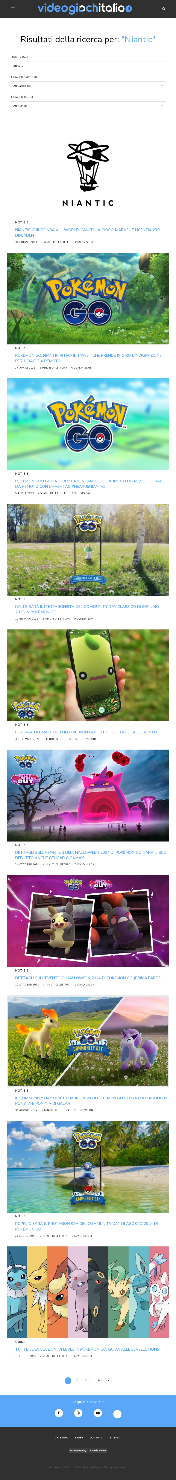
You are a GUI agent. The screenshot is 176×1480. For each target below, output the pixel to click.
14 (99, 1380)
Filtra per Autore (21, 97)
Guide (20, 1342)
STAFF (79, 1437)
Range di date (19, 57)
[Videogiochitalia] (85, 9)
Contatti (96, 1437)
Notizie (21, 222)
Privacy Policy (78, 1450)
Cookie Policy (98, 1450)
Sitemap (115, 1437)
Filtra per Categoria (24, 77)
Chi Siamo (61, 1437)
